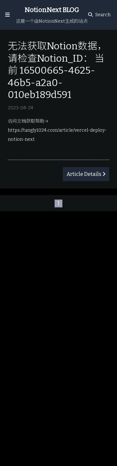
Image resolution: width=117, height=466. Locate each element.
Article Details (84, 174)
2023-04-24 (20, 108)
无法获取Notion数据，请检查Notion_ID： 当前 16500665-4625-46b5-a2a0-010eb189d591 (57, 70)
